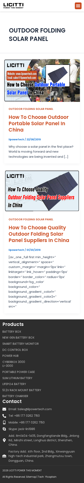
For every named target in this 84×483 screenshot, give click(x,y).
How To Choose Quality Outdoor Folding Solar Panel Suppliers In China (39, 234)
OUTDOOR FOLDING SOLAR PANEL (31, 109)
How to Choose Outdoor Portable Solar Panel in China (39, 123)
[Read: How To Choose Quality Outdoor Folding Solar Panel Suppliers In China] (42, 191)
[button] (78, 5)
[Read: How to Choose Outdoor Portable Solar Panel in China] (42, 80)
